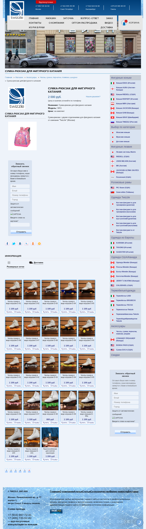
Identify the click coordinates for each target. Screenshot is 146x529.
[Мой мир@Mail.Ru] (39, 243)
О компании (67, 491)
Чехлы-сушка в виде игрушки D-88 (50, 339)
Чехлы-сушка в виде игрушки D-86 (13, 339)
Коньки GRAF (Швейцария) (127, 117)
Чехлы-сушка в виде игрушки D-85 (86, 302)
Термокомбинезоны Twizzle (127, 314)
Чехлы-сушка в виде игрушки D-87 (31, 339)
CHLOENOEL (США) (124, 285)
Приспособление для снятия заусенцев (50, 451)
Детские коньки (122, 142)
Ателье (78, 491)
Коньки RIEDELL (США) (126, 94)
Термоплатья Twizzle (124, 310)
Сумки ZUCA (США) (124, 350)
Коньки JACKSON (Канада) (127, 108)
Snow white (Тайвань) (125, 192)
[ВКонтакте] (20, 243)
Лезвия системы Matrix (126, 152)
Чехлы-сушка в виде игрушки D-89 (68, 339)
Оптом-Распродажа (84, 22)
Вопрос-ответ (90, 18)
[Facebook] (7, 243)
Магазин (51, 18)
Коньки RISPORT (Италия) (127, 99)
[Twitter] (13, 243)
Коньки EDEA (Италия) (125, 83)
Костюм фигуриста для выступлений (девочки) (126, 217)
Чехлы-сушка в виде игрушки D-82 (31, 302)
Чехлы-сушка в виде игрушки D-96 (13, 413)
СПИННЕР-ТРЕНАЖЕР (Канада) (125, 339)
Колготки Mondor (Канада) (127, 276)
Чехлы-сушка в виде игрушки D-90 (86, 339)
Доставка (107, 27)
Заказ (109, 18)
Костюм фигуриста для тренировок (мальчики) (126, 211)
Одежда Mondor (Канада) (126, 262)
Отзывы (17, 312)
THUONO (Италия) (123, 247)
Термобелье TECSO (124, 305)
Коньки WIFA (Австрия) (125, 104)
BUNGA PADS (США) (125, 345)
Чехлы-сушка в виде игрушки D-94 (68, 376)
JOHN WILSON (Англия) (126, 161)
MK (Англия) (121, 166)
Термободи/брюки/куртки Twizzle (126, 320)
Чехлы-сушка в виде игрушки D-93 (50, 376)
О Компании (56, 22)
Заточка (68, 18)
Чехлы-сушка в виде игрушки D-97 (31, 413)
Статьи (86, 491)
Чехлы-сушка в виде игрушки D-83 (50, 302)
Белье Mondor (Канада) (126, 272)
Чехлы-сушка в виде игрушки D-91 (13, 376)
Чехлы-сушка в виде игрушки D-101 (31, 451)
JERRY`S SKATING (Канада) (127, 281)
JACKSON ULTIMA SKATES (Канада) (127, 171)
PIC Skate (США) (123, 188)
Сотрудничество (100, 491)
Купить (10, 312)
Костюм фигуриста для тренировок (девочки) (126, 204)
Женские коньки (123, 132)
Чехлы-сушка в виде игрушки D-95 (86, 376)
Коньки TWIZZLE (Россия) (126, 122)
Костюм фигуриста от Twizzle (125, 231)
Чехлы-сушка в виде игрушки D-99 (68, 413)
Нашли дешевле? (93, 97)
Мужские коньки (123, 137)
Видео (109, 22)
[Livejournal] (26, 243)
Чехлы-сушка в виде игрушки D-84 (68, 302)
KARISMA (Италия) (124, 243)
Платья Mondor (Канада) (126, 267)
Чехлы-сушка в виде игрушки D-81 (13, 302)
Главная (33, 18)
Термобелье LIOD (123, 296)
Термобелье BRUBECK (126, 300)
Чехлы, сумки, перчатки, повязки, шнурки (126, 332)
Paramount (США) (123, 177)
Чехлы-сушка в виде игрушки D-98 (50, 413)
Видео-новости (118, 491)
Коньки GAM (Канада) (125, 113)
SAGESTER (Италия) (124, 252)
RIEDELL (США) (122, 157)
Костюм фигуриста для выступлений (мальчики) (126, 224)
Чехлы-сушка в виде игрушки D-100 (13, 451)
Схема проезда (16, 509)
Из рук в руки (37, 27)
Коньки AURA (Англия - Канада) (126, 89)
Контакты (35, 22)
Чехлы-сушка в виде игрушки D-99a (86, 414)
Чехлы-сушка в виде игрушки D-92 (31, 376)
